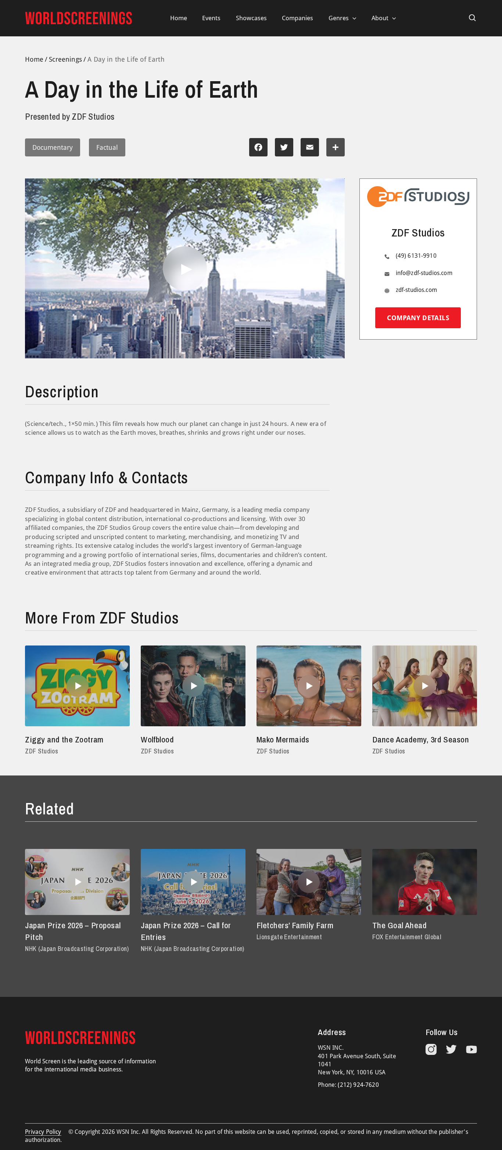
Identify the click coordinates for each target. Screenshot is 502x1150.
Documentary (52, 147)
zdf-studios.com (416, 290)
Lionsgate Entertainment (289, 937)
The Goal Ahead (399, 925)
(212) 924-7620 (358, 1084)
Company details (418, 318)
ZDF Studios (41, 751)
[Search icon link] (472, 18)
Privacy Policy (43, 1131)
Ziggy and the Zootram (64, 739)
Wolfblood (157, 739)
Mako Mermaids (283, 739)
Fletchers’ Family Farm (295, 925)
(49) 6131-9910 (416, 256)
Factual (107, 147)
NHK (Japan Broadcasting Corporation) (77, 948)
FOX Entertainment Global (406, 937)
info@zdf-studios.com (424, 273)
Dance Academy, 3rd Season (420, 739)
